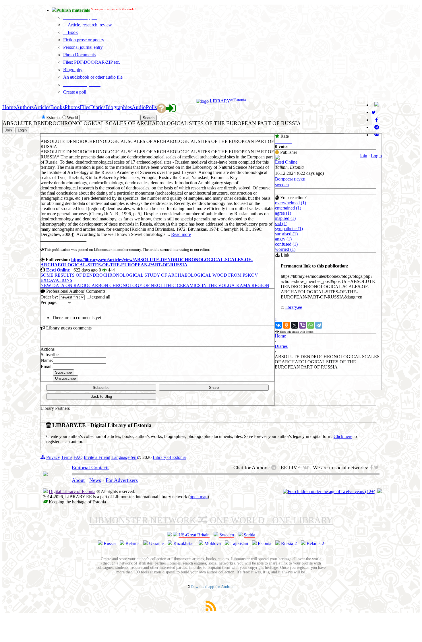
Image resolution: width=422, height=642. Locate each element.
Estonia (264, 543)
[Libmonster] (45, 474)
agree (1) (283, 213)
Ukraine (156, 543)
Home (280, 335)
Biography (72, 69)
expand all (101, 296)
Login (376, 155)
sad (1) (281, 223)
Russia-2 (289, 543)
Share (214, 387)
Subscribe (101, 387)
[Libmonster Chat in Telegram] (275, 467)
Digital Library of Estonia (72, 491)
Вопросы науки (290, 178)
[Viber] (302, 325)
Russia (110, 543)
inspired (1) (285, 218)
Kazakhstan (184, 543)
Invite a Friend (97, 457)
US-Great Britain (194, 534)
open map (199, 496)
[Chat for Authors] (376, 127)
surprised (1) (286, 233)
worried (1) (285, 249)
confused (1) (286, 244)
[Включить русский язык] (376, 104)
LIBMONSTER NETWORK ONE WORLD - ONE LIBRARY (211, 520)
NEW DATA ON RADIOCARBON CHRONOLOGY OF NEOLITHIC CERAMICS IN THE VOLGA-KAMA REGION (154, 285)
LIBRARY (220, 101)
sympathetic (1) (289, 228)
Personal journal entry (83, 47)
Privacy (53, 457)
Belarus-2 (315, 543)
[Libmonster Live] (376, 134)
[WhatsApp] (310, 325)
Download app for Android (213, 587)
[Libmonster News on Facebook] (376, 119)
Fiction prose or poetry (83, 39)
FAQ (78, 457)
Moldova (212, 543)
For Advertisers (122, 480)
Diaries (281, 346)
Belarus (132, 543)
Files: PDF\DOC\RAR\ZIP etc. (91, 62)
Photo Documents (79, 54)
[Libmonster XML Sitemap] (211, 609)
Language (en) (124, 457)
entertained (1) (288, 207)
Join (363, 155)
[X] (294, 325)
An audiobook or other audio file (93, 77)
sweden (282, 184)
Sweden (226, 534)
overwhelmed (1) (290, 202)
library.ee (293, 307)
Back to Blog (101, 396)
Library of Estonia (169, 457)
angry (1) (283, 238)
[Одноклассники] (286, 325)
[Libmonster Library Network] (379, 491)
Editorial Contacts (90, 467)
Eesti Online (58, 269)
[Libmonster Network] (329, 491)
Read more (181, 234)
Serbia (249, 534)
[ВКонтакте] (278, 325)
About (78, 480)
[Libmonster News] (373, 112)
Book (72, 32)
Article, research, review (89, 24)
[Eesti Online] (277, 158)
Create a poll (74, 92)
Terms (66, 457)
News (95, 480)
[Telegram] (318, 325)
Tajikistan (239, 543)
